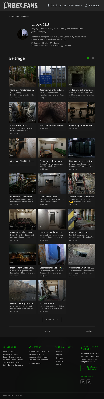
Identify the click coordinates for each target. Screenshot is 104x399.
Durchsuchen (58, 5)
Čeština (59, 351)
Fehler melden (36, 364)
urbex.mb (67, 46)
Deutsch (75, 5)
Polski (58, 364)
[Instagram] (88, 381)
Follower (54, 43)
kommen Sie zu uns (15, 365)
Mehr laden (52, 319)
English (59, 355)
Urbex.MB (25, 16)
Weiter (89, 331)
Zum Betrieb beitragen (92, 368)
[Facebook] (82, 381)
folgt (45, 43)
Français (59, 361)
